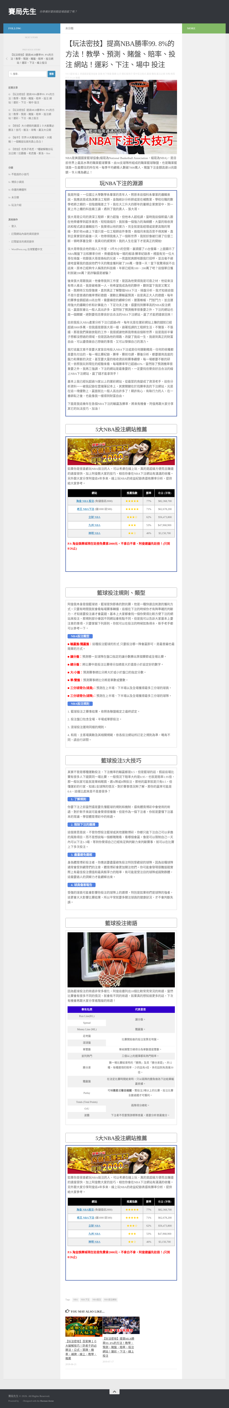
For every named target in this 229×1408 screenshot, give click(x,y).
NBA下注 (85, 1299)
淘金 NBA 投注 (85, 501)
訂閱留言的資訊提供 (22, 241)
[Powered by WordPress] (20, 1401)
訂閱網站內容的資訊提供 (25, 234)
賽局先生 (22, 12)
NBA (75, 1299)
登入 (13, 226)
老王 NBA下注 (85, 509)
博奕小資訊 (17, 182)
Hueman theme (47, 1401)
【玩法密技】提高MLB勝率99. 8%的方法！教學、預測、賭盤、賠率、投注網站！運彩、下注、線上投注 (118, 1347)
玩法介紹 (16, 205)
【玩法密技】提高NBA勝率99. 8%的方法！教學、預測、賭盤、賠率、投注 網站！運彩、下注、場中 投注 (31, 98)
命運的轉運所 (18, 189)
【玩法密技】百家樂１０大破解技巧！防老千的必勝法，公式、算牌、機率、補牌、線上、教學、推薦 (81, 1350)
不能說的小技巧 (20, 174)
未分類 (69, 28)
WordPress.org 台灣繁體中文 (26, 249)
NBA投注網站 (110, 1299)
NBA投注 (97, 1299)
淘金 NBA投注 (85, 1209)
